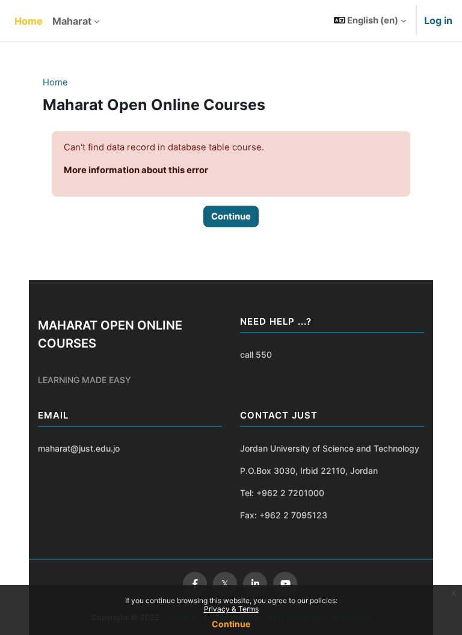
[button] (370, 20)
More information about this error (136, 170)
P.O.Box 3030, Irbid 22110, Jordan (309, 470)
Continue (231, 624)
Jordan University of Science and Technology (329, 448)
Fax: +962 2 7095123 (283, 515)
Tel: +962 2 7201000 (282, 493)
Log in (438, 20)
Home (55, 82)
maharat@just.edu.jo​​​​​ (79, 448)
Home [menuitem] (28, 21)
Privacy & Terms (231, 608)
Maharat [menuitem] (71, 21)
